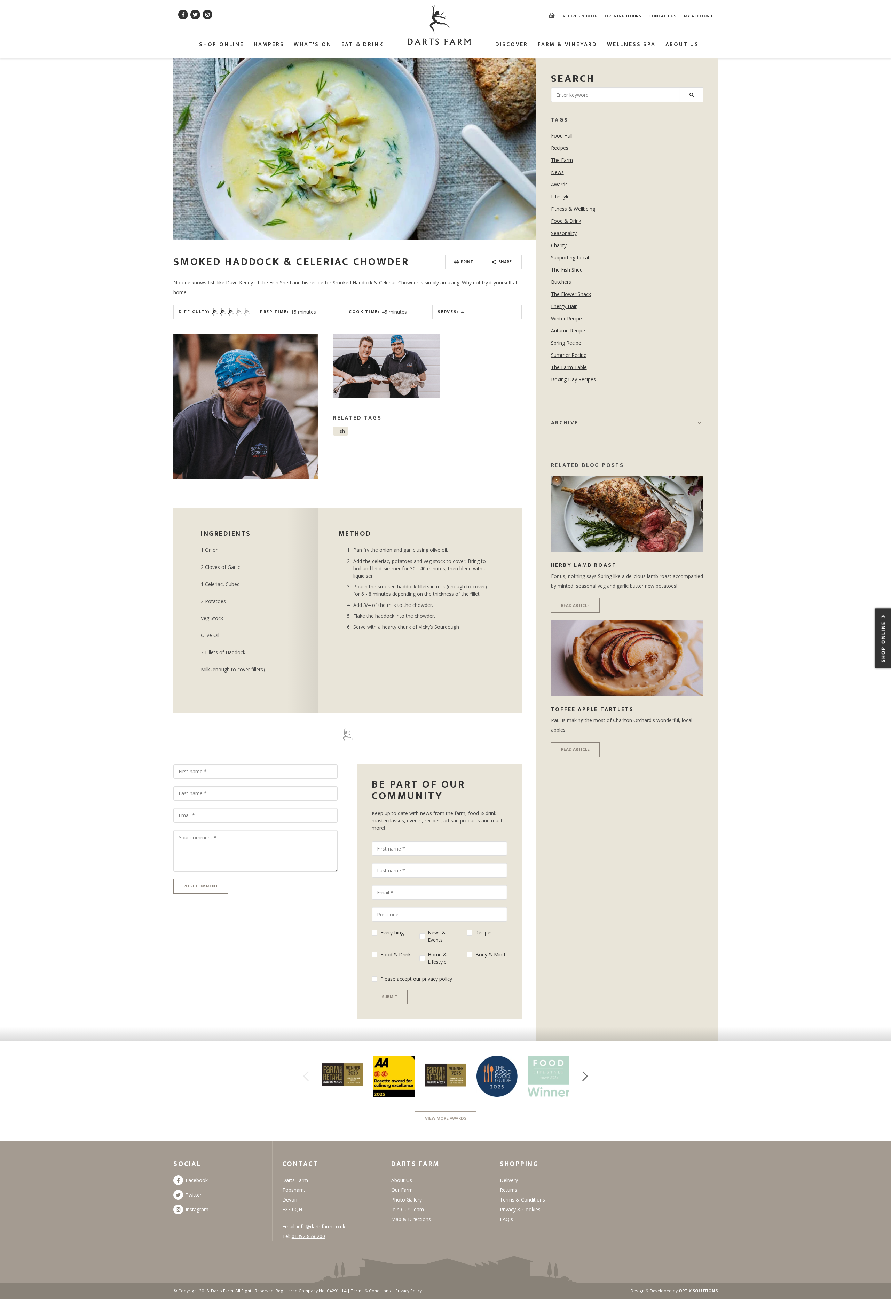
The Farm (562, 160)
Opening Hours (623, 16)
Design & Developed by (674, 1291)
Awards (559, 184)
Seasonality (564, 233)
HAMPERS (269, 44)
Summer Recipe (568, 355)
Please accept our (416, 979)
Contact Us (662, 16)
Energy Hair (564, 306)
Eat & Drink (362, 44)
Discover (511, 44)
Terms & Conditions (522, 1199)
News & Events (437, 936)
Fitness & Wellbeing (573, 208)
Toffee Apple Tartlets (592, 709)
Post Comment (200, 886)
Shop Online (221, 44)
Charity (559, 245)
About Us (682, 44)
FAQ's (506, 1219)
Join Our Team (407, 1209)
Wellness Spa (631, 44)
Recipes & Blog (580, 16)
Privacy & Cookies (520, 1209)
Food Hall (562, 135)
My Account (698, 16)
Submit (389, 997)
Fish (341, 431)
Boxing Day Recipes (573, 379)
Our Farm (402, 1190)
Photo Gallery (406, 1199)
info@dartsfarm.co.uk (321, 1226)
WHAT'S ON (312, 44)
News (557, 172)
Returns (508, 1190)
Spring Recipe (566, 342)
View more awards (445, 1118)
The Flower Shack (571, 294)
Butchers (561, 282)
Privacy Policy (408, 1291)
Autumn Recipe (568, 330)
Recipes (484, 932)
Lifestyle (560, 196)
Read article (575, 605)
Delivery (509, 1180)
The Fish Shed (567, 269)
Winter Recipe (566, 318)
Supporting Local (570, 257)
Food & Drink (395, 954)
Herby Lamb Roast (584, 565)
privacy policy (437, 979)
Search (573, 79)
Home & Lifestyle (437, 958)
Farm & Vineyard (567, 44)
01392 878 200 (308, 1236)
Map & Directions (411, 1219)
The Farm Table (569, 367)
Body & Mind (490, 954)
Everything (392, 932)
